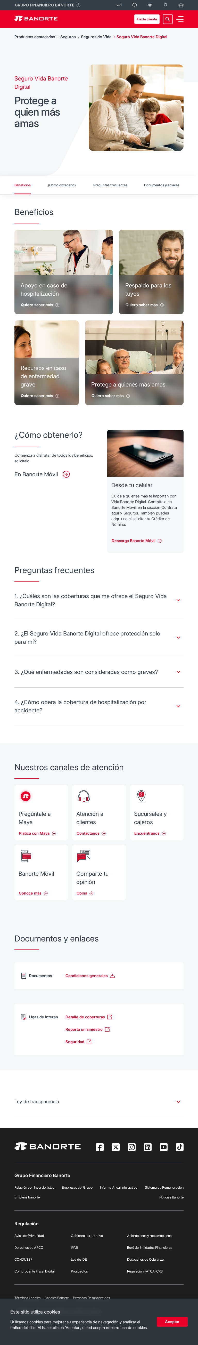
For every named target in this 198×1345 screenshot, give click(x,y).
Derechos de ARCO (28, 1247)
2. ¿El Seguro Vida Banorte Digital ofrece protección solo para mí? (87, 637)
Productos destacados (34, 36)
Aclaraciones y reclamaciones (149, 1236)
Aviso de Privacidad (29, 1236)
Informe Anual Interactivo (118, 1187)
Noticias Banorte (171, 1197)
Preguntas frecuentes (110, 185)
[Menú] (180, 19)
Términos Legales (27, 1298)
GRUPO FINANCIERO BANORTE (44, 5)
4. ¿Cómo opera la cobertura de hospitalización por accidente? (80, 706)
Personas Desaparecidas (91, 1298)
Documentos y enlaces (161, 185)
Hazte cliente (147, 19)
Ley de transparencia (36, 1101)
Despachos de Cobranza (145, 1259)
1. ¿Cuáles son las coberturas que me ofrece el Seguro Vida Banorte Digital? (90, 600)
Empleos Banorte (27, 1197)
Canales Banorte (57, 1298)
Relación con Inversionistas (34, 1187)
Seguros (68, 36)
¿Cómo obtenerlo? (61, 185)
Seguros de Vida (96, 36)
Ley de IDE (79, 1259)
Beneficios (22, 185)
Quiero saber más (37, 304)
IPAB (74, 1247)
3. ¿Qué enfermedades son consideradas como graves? (86, 672)
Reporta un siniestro (84, 1029)
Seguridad (74, 1041)
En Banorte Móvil (36, 474)
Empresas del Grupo (77, 1187)
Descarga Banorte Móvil (133, 540)
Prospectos (79, 1271)
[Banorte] (35, 19)
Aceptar (172, 1321)
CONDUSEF (23, 1259)
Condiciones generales (86, 975)
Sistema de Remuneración (164, 1187)
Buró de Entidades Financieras (149, 1247)
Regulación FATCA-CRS (145, 1271)
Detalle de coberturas (85, 1016)
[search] (168, 19)
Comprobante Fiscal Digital (34, 1271)
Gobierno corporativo (87, 1236)
